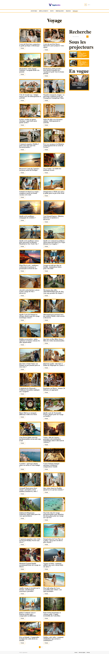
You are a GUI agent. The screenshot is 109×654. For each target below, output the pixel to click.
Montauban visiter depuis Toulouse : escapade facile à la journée (29, 70)
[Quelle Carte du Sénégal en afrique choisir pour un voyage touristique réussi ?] (30, 306)
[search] (86, 5)
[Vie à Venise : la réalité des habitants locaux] (54, 160)
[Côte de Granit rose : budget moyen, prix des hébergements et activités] (30, 86)
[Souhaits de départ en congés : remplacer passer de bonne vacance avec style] (30, 183)
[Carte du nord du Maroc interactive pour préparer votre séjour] (54, 35)
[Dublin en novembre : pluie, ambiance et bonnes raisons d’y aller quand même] (30, 330)
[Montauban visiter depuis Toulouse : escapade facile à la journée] (30, 60)
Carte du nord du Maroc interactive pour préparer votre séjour (53, 45)
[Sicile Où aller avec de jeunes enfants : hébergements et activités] (54, 110)
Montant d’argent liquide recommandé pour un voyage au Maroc (29, 565)
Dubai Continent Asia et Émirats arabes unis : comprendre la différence (27, 614)
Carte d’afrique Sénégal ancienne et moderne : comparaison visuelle (51, 465)
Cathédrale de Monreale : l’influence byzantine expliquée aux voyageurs (29, 389)
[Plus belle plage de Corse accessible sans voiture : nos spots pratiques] (54, 579)
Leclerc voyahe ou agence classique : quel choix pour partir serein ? (28, 121)
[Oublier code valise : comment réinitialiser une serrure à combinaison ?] (54, 628)
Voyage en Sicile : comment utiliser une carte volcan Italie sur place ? (53, 565)
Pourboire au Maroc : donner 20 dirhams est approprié (54, 389)
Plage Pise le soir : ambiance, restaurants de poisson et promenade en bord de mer (29, 266)
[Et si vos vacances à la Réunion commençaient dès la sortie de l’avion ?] (54, 135)
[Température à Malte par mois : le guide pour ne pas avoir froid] (54, 183)
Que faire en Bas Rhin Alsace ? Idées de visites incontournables (53, 340)
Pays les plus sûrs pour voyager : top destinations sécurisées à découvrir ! (79, 84)
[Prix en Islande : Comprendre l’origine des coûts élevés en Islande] (30, 628)
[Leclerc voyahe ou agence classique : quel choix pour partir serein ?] (30, 110)
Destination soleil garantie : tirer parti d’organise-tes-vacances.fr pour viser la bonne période (53, 71)
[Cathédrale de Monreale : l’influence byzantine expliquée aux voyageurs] (30, 379)
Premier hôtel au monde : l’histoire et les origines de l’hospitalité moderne (83, 63)
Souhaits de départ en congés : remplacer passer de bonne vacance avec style (29, 193)
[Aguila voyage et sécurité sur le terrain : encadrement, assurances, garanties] (30, 579)
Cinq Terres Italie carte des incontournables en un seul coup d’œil (30, 439)
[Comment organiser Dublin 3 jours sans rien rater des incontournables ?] (30, 135)
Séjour (79, 60)
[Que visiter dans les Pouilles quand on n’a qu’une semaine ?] (54, 479)
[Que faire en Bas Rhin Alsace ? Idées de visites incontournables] (54, 330)
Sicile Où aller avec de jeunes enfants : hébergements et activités (53, 121)
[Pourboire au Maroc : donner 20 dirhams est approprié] (54, 379)
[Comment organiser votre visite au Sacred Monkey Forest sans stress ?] (30, 530)
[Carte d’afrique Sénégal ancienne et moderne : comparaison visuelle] (54, 455)
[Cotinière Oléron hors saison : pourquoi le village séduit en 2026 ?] (73, 54)
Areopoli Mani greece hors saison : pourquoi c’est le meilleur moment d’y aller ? (28, 489)
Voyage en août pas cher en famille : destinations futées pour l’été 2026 (52, 266)
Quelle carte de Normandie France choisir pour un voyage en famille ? (53, 414)
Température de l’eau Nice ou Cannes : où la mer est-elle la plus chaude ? (53, 540)
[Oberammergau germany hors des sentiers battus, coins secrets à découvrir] (54, 306)
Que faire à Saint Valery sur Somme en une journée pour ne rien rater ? (29, 365)
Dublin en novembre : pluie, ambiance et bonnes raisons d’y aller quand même (29, 340)
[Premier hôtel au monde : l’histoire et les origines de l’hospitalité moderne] (73, 63)
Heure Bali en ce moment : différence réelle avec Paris (28, 413)
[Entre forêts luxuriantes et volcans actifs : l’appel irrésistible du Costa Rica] (54, 604)
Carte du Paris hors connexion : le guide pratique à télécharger (29, 45)
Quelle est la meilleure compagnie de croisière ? (27, 217)
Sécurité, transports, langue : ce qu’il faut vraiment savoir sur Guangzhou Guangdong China (53, 96)
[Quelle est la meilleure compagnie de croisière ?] (30, 207)
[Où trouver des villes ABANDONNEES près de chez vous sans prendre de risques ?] (54, 281)
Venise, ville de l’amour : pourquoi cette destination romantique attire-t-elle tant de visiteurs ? (53, 439)
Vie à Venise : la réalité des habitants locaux (52, 169)
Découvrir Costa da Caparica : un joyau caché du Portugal (29, 169)
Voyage (22, 48)
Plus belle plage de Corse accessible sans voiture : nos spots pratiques (52, 589)
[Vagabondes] (54, 4)
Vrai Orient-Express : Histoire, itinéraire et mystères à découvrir (53, 217)
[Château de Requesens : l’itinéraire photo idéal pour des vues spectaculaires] (30, 504)
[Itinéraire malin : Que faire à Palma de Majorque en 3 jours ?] (54, 355)
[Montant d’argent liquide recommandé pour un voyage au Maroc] (30, 554)
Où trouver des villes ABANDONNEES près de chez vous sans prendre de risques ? (53, 291)
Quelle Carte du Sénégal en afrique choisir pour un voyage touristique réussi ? (29, 316)
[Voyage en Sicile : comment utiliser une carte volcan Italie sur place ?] (54, 554)
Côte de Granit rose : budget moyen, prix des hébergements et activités (30, 96)
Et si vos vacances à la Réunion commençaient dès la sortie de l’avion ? (53, 145)
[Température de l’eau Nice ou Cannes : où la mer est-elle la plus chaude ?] (54, 530)
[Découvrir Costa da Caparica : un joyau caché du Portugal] (30, 160)
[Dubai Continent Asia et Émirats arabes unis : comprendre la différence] (30, 604)
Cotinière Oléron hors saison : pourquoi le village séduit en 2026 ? (82, 54)
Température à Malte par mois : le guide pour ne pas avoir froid (54, 192)
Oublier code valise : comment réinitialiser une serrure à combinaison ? (53, 638)
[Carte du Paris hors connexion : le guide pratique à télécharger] (30, 35)
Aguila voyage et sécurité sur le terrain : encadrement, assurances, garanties (29, 589)
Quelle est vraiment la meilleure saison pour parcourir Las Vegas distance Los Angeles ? (54, 242)
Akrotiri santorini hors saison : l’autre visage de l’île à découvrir (29, 291)
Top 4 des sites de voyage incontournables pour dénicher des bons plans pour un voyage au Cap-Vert (53, 515)
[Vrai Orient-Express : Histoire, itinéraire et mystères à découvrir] (54, 207)
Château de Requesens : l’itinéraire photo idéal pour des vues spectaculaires (29, 514)
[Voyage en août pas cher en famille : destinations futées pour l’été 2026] (54, 256)
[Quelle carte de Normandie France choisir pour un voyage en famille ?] (54, 404)
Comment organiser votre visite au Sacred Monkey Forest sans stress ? (29, 540)
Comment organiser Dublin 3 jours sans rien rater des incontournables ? (29, 145)
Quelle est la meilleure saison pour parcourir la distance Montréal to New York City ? (29, 242)
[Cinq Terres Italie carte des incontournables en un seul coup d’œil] (30, 428)
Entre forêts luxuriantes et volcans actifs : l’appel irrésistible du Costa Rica (52, 614)
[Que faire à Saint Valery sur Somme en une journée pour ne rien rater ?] (30, 355)
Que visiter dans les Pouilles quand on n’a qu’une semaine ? (53, 489)
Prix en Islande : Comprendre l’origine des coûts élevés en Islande (29, 638)
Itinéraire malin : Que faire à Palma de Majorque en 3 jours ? (54, 364)
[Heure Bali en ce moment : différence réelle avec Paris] (30, 404)
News (79, 87)
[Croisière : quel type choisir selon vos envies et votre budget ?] (30, 455)
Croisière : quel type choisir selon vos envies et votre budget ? (29, 465)
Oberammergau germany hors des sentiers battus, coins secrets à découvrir (54, 316)
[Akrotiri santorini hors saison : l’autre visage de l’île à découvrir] (30, 281)
